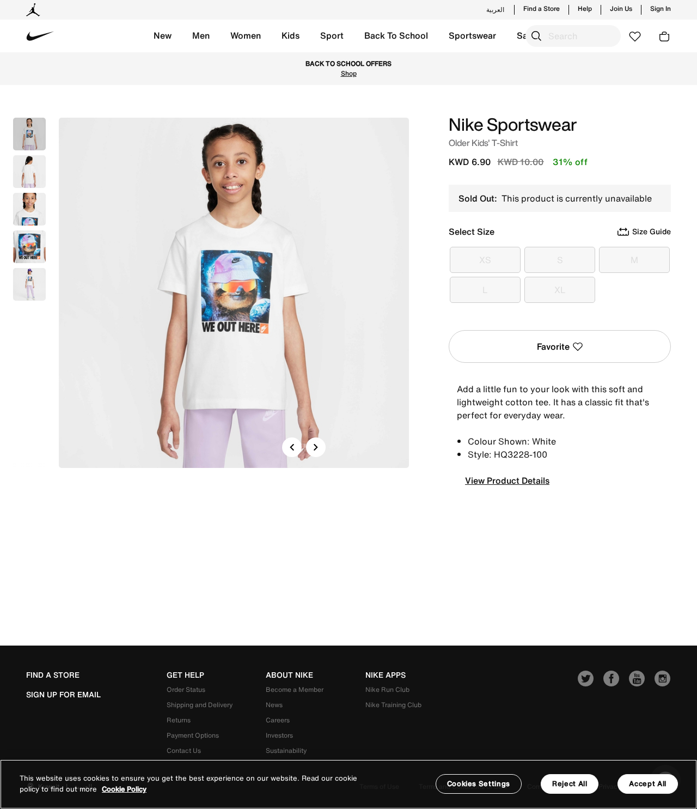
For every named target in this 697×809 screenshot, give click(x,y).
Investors (279, 735)
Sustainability (286, 750)
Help (585, 9)
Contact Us (184, 750)
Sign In (660, 9)
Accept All (648, 783)
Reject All (570, 783)
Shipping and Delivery (200, 704)
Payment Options (193, 735)
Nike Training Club (393, 704)
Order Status (186, 689)
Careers (278, 720)
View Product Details (507, 480)
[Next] (316, 447)
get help (185, 675)
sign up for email (63, 694)
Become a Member (294, 689)
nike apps (385, 675)
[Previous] (292, 447)
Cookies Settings (478, 783)
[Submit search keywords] (536, 36)
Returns (179, 720)
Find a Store (541, 9)
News (274, 704)
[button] (162, 36)
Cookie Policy (124, 789)
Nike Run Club (387, 689)
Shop (349, 73)
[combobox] (573, 36)
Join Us (621, 9)
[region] (348, 784)
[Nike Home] (40, 36)
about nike (289, 675)
